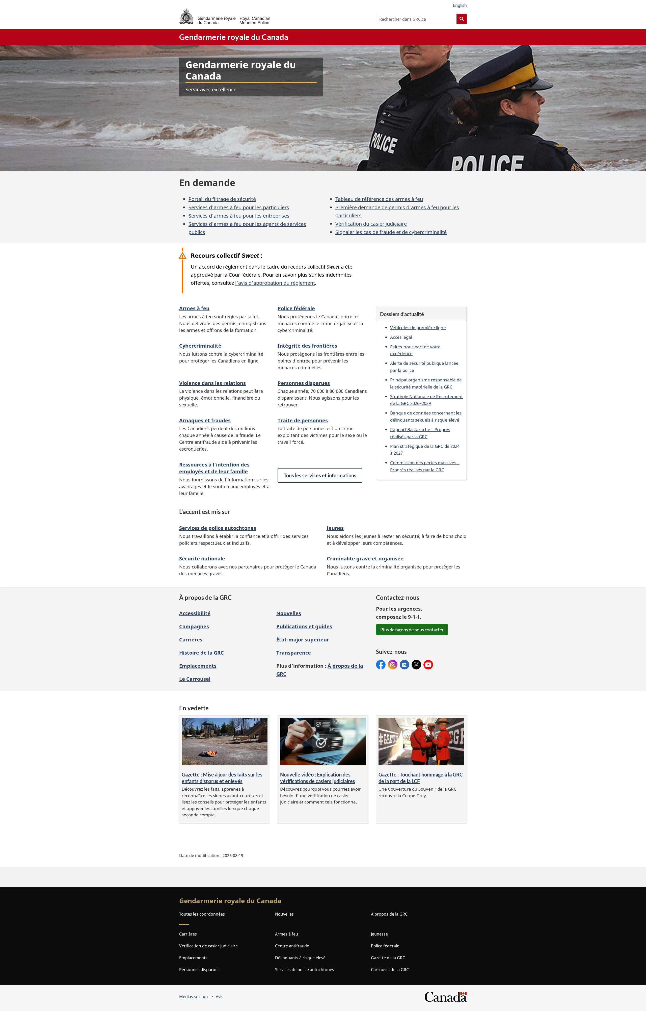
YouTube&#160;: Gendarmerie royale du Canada (428, 664)
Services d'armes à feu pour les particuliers (239, 207)
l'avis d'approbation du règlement (275, 282)
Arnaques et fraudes (205, 420)
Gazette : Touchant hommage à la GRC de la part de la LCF (421, 777)
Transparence (293, 652)
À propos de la (389, 914)
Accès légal (401, 337)
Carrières (190, 639)
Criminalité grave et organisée (365, 558)
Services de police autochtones (217, 528)
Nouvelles (288, 613)
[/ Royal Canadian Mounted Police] (224, 16)
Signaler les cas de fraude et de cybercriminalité (391, 232)
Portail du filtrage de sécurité (222, 199)
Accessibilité (194, 613)
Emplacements (198, 665)
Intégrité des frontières (307, 345)
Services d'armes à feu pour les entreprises (239, 215)
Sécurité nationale (202, 558)
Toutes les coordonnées (202, 914)
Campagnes (194, 626)
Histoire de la (201, 652)
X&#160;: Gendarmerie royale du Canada (416, 664)
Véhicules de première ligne (418, 327)
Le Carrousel (194, 679)
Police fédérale (296, 308)
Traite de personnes (303, 420)
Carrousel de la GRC (390, 969)
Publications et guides (304, 626)
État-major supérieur (302, 639)
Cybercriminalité (200, 345)
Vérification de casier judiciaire (208, 946)
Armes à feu (194, 308)
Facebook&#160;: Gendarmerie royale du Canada (381, 664)
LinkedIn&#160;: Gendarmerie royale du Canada (404, 664)
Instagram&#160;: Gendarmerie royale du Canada (392, 664)
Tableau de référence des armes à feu (379, 199)
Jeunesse (379, 934)
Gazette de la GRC (388, 958)
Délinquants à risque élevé (300, 958)
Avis (219, 996)
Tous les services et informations (320, 475)
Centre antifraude (292, 946)
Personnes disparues (304, 383)
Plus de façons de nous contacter (412, 629)
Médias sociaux (193, 996)
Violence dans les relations (212, 383)
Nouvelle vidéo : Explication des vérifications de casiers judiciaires (317, 777)
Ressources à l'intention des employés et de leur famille (214, 468)
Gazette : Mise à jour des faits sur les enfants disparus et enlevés (222, 777)
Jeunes (335, 528)
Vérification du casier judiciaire (371, 223)
